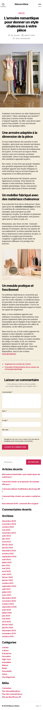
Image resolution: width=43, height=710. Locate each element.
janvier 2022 (7, 580)
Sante (4, 674)
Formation (6, 656)
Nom (4, 411)
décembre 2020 (9, 598)
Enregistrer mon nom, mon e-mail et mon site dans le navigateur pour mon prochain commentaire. (21, 440)
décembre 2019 (9, 630)
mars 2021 (6, 595)
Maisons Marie (21, 4)
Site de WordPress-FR (11, 697)
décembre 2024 (9, 521)
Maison (21, 13)
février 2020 (7, 625)
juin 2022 (6, 565)
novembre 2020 (9, 601)
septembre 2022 (9, 556)
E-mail (5, 420)
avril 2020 (6, 622)
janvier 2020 (7, 628)
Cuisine (5, 647)
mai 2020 (6, 619)
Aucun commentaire (23, 38)
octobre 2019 (8, 636)
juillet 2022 (7, 562)
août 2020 (6, 610)
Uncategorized (8, 677)
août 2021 (6, 589)
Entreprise (6, 653)
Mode (4, 668)
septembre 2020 (9, 607)
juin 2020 (6, 616)
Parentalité (7, 671)
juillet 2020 (7, 613)
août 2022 (6, 559)
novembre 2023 (9, 533)
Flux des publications (11, 691)
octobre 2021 (8, 583)
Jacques (17, 35)
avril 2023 (6, 542)
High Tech (6, 659)
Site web (5, 430)
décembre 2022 (9, 551)
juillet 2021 (6, 592)
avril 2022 (6, 571)
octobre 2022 (8, 554)
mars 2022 (6, 574)
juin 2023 (6, 539)
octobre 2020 (8, 604)
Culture (5, 650)
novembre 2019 (9, 633)
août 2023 (6, 536)
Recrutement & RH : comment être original (20, 504)
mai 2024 (6, 530)
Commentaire (7, 392)
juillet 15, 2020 (29, 35)
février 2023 (7, 545)
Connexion (6, 688)
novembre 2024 (9, 524)
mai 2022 (6, 568)
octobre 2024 (8, 527)
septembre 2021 (9, 586)
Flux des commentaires (12, 694)
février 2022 (7, 577)
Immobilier (6, 662)
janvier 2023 (7, 548)
